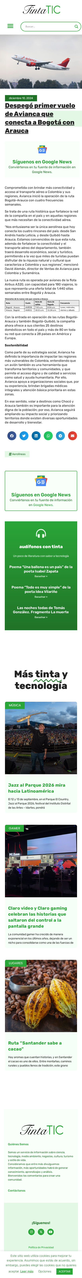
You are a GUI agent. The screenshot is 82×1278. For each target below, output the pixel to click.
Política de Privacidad (41, 1247)
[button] (10, 26)
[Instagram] (31, 1232)
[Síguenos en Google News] (42, 149)
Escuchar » (41, 576)
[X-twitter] (41, 1232)
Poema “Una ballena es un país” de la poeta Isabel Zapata (40, 569)
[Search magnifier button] (76, 26)
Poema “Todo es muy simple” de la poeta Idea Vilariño (41, 589)
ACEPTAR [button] (64, 1271)
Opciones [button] (44, 1271)
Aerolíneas (18, 454)
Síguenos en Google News (42, 162)
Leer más (26, 1271)
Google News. (43, 505)
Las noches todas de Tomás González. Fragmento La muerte (41, 610)
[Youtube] (50, 1232)
